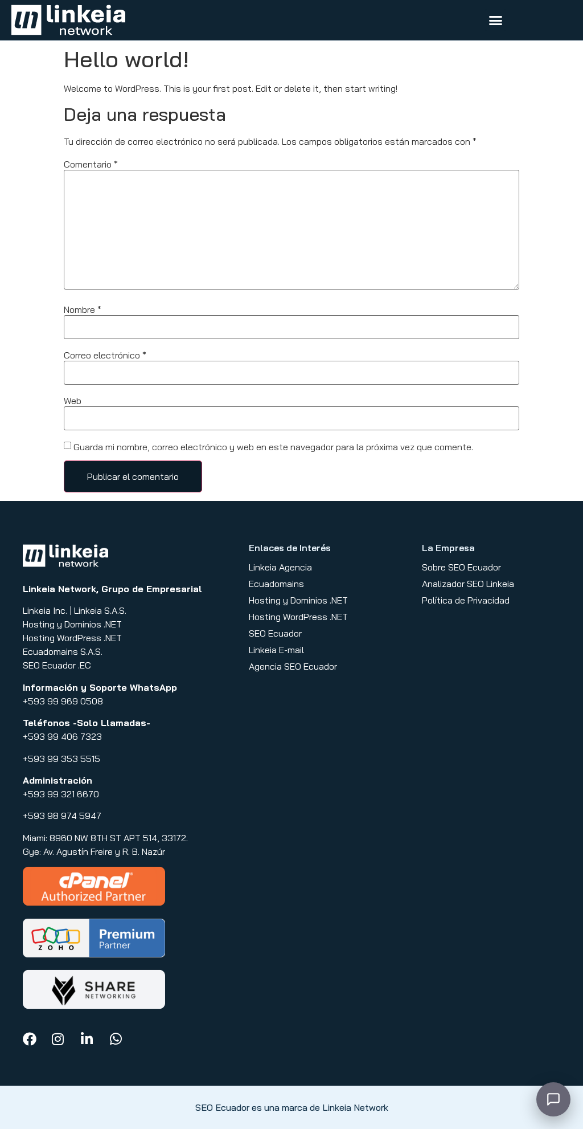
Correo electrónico (105, 355)
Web (72, 400)
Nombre (82, 309)
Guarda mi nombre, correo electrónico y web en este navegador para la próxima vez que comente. (273, 446)
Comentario (91, 164)
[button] (496, 20)
